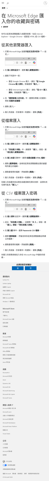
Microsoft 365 (6, 294)
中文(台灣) (9, 461)
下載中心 (5, 315)
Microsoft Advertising (9, 391)
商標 (25, 473)
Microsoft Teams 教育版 (9, 344)
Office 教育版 (6, 351)
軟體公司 (5, 430)
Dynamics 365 (6, 383)
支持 (4, 8)
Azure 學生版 (6, 362)
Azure (4, 380)
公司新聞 (5, 448)
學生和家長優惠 (7, 358)
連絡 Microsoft (7, 473)
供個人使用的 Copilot (9, 291)
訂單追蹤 (5, 326)
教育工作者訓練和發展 (9, 355)
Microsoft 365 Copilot (9, 394)
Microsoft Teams (7, 398)
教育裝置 (5, 340)
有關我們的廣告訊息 (33, 473)
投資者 (4, 455)
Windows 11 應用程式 (9, 301)
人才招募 (5, 444)
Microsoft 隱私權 (7, 451)
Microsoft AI (6, 372)
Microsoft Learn (7, 412)
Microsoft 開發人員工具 (9, 408)
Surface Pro (6, 280)
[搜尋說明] (8, 3)
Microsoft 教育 (7, 337)
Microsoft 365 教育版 (8, 348)
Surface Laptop (7, 283)
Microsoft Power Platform (10, 426)
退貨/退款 (5, 323)
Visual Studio (6, 434)
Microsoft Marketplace (9, 423)
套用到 (5, 27)
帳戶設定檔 (6, 312)
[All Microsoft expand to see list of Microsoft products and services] (3, 3)
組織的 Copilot (7, 287)
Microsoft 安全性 (7, 376)
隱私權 (14, 473)
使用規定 (20, 473)
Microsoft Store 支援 (8, 319)
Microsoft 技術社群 (8, 419)
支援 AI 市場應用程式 (9, 415)
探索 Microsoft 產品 (8, 298)
